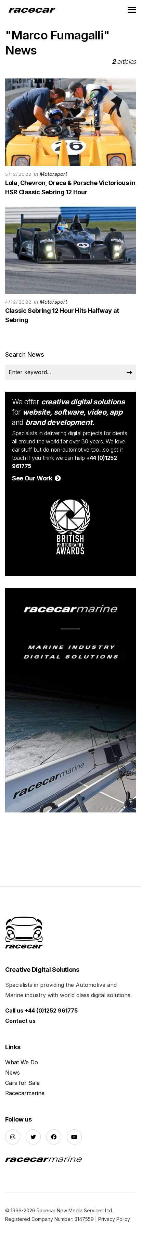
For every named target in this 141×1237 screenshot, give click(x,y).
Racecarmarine (24, 1093)
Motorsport (53, 174)
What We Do (21, 1062)
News (12, 1072)
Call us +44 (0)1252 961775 (41, 1010)
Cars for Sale (22, 1082)
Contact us (20, 1020)
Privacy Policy (114, 1219)
